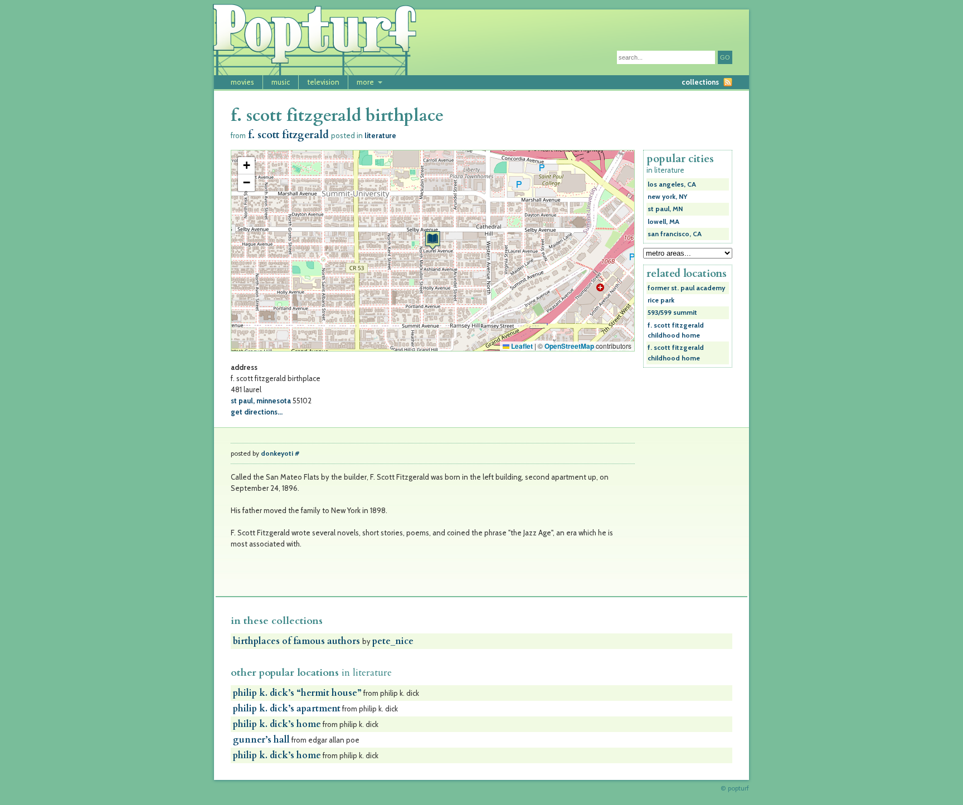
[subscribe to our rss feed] (727, 82)
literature (380, 135)
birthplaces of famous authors (297, 641)
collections (700, 81)
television (323, 81)
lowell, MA (663, 222)
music (280, 81)
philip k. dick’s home (277, 724)
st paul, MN (665, 209)
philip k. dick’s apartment (287, 708)
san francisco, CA (675, 234)
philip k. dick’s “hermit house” (297, 693)
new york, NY (667, 197)
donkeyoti (277, 453)
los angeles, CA (672, 184)
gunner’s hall (261, 740)
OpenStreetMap (569, 346)
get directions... (257, 411)
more (365, 81)
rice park (661, 300)
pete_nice (393, 641)
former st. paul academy (686, 288)
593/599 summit (672, 312)
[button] (432, 240)
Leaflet (521, 346)
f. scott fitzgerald (288, 135)
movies (242, 81)
